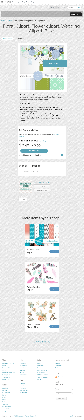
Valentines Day (42, 377)
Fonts (4, 395)
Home (3, 21)
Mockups (5, 379)
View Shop (41, 186)
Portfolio (9, 21)
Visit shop (42, 141)
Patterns (5, 402)
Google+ (11, 2)
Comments (20, 38)
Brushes (5, 388)
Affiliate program (19, 416)
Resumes (23, 375)
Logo (4, 399)
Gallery (54, 63)
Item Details (7, 38)
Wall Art (22, 370)
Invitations (23, 368)
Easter (39, 368)
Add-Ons (5, 409)
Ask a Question (42, 190)
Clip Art (4, 390)
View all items (42, 341)
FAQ (56, 368)
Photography (6, 406)
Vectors (5, 404)
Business (23, 363)
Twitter (2, 2)
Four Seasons (42, 370)
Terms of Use (29, 416)
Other (4, 370)
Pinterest (8, 2)
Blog (36, 416)
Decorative (6, 393)
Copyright (58, 365)
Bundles (40, 363)
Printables (23, 365)
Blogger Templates (9, 363)
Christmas (40, 365)
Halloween (41, 372)
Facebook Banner (8, 368)
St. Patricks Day (42, 375)
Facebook (5, 2)
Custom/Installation (9, 372)
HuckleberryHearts (42, 182)
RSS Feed (61, 376)
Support (57, 363)
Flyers (22, 372)
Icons (4, 365)
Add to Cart (34, 151)
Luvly (72, 416)
